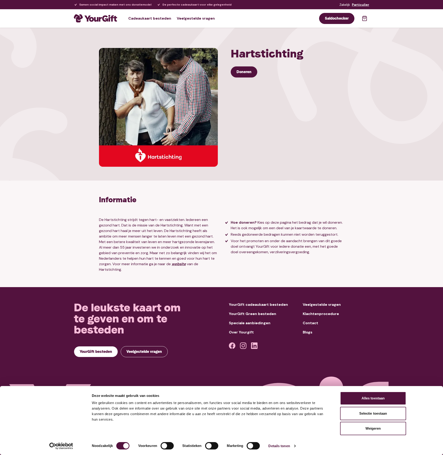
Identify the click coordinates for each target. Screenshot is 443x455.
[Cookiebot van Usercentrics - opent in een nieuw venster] (61, 446)
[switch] (167, 445)
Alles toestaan (373, 398)
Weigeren (373, 428)
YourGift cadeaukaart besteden (258, 304)
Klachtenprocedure (321, 313)
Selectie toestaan (373, 413)
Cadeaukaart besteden (149, 18)
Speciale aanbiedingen (249, 323)
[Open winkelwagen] (364, 18)
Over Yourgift (241, 332)
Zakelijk (344, 5)
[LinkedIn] (254, 345)
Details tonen (279, 446)
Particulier (360, 5)
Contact (310, 323)
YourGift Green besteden (252, 313)
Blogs (307, 332)
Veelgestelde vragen (196, 18)
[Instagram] (243, 345)
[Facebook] (232, 345)
